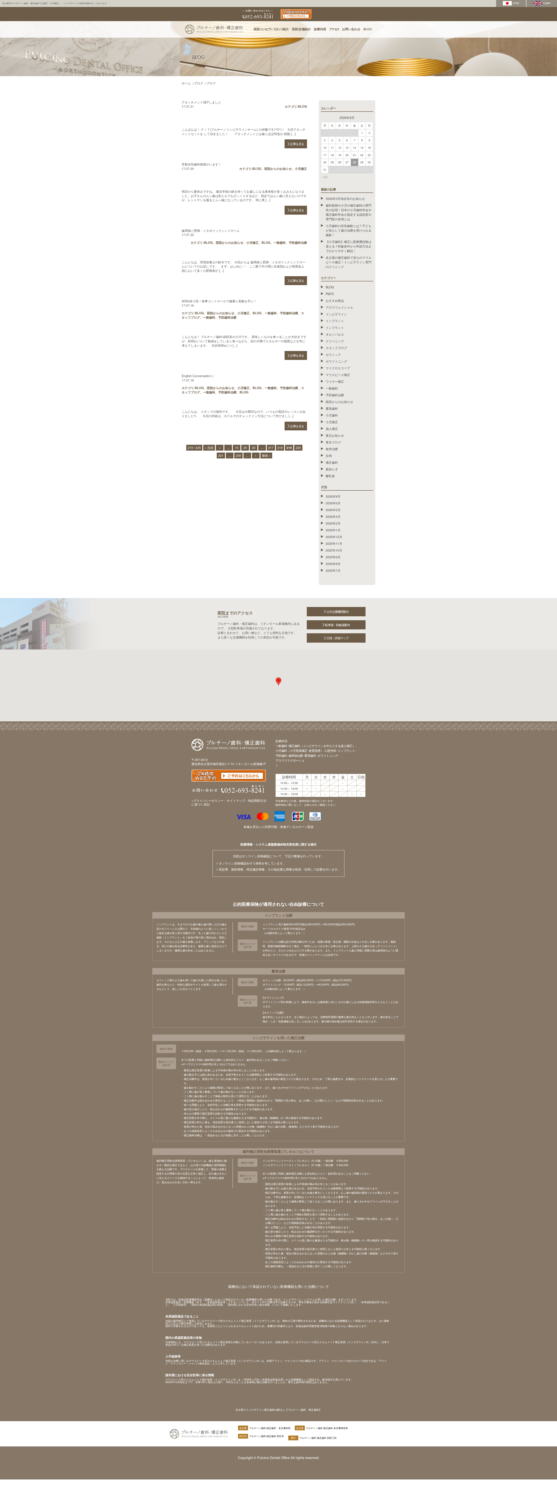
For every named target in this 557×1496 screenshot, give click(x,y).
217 (270, 447)
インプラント (335, 321)
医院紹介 (271, 29)
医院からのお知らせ (278, 168)
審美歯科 (332, 408)
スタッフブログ (336, 348)
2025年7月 (333, 570)
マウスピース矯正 (338, 375)
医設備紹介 (301, 29)
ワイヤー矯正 (335, 381)
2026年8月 (333, 496)
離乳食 (330, 476)
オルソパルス (335, 334)
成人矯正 (332, 428)
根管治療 (332, 449)
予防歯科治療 (298, 242)
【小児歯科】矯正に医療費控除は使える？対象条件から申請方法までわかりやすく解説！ (348, 246)
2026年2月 (333, 523)
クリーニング (335, 341)
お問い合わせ (351, 29)
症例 (329, 455)
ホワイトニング (336, 361)
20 (245, 447)
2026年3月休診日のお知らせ (345, 198)
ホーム (186, 83)
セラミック (333, 354)
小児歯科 (332, 415)
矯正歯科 (332, 462)
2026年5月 (333, 510)
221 (220, 455)
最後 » (266, 455)
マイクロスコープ (338, 368)
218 (280, 447)
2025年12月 (334, 537)
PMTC (330, 294)
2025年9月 (333, 557)
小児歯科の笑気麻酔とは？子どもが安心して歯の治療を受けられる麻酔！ (348, 230)
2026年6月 (333, 503)
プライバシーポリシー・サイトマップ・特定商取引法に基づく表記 (228, 802)
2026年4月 (333, 516)
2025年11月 (334, 543)
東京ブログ (333, 442)
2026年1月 (333, 530)
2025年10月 (334, 550)
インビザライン (336, 314)
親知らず (332, 469)
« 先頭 (209, 447)
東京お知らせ (335, 435)
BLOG (367, 29)
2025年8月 (333, 564)
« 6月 (324, 177)
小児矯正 (301, 168)
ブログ (198, 83)
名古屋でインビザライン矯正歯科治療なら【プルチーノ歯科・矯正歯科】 (278, 1409)
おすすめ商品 (335, 300)
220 (298, 447)
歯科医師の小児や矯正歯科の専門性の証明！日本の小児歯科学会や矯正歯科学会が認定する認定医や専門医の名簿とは (348, 212)
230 (238, 455)
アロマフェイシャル (339, 307)
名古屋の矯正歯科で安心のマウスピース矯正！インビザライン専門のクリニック (348, 262)
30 (253, 447)
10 (236, 447)
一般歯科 (279, 242)
